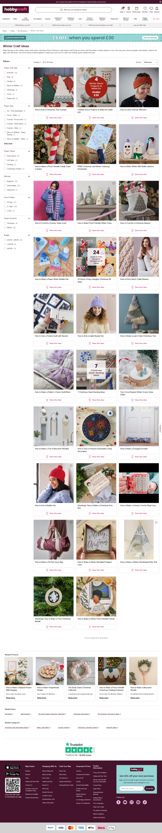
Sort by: (139, 62)
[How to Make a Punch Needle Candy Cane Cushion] (54, 144)
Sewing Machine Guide (66, 785)
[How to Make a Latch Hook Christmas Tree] (139, 313)
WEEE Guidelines (98, 814)
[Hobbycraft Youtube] (125, 802)
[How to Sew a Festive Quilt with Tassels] (54, 313)
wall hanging (25, 714)
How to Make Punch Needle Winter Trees (95, 223)
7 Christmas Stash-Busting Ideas (91, 392)
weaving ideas (111, 727)
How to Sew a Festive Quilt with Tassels (51, 336)
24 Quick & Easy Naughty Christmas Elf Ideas (94, 280)
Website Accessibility (31, 794)
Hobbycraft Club (47, 781)
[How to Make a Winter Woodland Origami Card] (96, 540)
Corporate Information (83, 774)
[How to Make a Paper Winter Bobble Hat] (54, 257)
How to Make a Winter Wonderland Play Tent (138, 562)
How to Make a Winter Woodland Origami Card (95, 563)
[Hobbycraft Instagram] (132, 802)
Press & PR (79, 778)
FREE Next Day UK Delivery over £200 (100, 25)
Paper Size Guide (98, 807)
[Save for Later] (71, 70)
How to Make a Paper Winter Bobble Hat (51, 279)
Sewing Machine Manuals (98, 793)
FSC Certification (98, 803)
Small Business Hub (48, 799)
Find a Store (46, 778)
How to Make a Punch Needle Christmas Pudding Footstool (111, 688)
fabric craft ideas (43, 727)
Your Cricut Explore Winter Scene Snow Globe (136, 393)
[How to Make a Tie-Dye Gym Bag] (54, 540)
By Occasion (22, 31)
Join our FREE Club (140, 25)
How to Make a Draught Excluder (134, 449)
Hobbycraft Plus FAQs (32, 781)
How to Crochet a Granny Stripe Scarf (50, 223)
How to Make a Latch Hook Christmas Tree (138, 336)
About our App (46, 774)
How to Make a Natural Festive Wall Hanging (19, 688)
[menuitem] (6, 19)
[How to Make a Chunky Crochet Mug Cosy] (139, 483)
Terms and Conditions (100, 772)
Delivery (27, 771)
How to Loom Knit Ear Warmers (133, 110)
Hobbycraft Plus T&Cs (100, 776)
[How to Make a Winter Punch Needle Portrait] (96, 596)
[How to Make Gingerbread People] (50, 671)
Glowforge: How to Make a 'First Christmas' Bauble (53, 620)
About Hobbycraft (47, 771)
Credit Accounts (47, 795)
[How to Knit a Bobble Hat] (54, 483)
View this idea (55, 118)
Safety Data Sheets (99, 817)
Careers (78, 771)
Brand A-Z (45, 785)
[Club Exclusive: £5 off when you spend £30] (81, 38)
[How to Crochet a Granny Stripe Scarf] (54, 201)
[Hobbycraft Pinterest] (138, 802)
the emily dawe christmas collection (51, 714)
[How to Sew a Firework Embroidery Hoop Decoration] (96, 426)
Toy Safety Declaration (100, 810)
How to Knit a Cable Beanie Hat (91, 336)
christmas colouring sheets (88, 727)
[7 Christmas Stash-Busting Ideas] (96, 370)
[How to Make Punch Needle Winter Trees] (96, 201)
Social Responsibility (82, 785)
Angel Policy (97, 788)
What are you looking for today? (75, 10)
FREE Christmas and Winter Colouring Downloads (93, 167)
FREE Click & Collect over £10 (61, 25)
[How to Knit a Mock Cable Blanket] (139, 257)
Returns (27, 774)
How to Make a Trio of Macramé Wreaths (52, 449)
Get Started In (63, 778)
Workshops (62, 774)
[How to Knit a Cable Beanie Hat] (96, 313)
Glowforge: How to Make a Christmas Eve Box (95, 506)
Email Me (149, 788)
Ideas (13, 31)
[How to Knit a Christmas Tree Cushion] (54, 87)
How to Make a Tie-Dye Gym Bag (49, 562)
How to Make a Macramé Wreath (140, 688)
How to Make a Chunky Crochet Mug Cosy (138, 505)
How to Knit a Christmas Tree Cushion (51, 110)
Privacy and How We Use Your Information (99, 780)
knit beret (8, 714)
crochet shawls (63, 727)
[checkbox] (17, 73)
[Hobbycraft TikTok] (145, 802)
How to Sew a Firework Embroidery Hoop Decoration (95, 450)
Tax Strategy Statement (83, 799)
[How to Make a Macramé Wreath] (143, 671)
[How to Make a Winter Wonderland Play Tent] (139, 540)
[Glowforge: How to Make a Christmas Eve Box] (96, 483)
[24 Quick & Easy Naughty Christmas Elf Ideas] (96, 257)
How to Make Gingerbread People (48, 688)
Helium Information (48, 802)
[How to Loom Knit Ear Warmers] (139, 87)
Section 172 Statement (83, 803)
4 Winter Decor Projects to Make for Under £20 (95, 111)
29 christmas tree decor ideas (108, 714)
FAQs (27, 778)
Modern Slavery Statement (81, 795)
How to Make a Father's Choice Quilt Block (52, 392)
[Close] (160, 2)
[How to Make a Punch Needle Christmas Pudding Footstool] (112, 671)
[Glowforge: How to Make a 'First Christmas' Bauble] (54, 596)
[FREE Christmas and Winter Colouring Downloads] (96, 144)
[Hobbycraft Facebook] (118, 802)
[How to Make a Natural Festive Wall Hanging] (19, 671)
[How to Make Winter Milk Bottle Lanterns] (139, 144)
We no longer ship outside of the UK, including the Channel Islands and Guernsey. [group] (81, 2)
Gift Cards (45, 788)
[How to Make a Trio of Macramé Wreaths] (54, 426)
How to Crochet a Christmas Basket (135, 223)
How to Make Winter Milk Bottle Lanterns (137, 166)
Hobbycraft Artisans (65, 781)
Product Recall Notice (32, 797)
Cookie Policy (97, 785)
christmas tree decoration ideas (16, 727)
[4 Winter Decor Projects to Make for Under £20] (96, 87)
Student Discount (47, 792)
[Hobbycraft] (16, 10)
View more (8, 143)
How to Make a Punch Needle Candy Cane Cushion (52, 167)
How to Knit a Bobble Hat (45, 505)
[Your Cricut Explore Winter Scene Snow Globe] (139, 370)
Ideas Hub (62, 771)
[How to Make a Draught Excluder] (139, 426)
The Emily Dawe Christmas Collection (79, 688)
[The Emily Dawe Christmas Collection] (81, 671)
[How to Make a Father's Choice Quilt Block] (54, 370)
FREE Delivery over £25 (22, 25)
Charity (78, 781)
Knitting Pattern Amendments (97, 799)
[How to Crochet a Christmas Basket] (139, 201)
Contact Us (28, 785)
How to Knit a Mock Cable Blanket (134, 279)
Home (5, 31)
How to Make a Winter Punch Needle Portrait (96, 619)
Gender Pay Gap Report (81, 789)
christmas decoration (81, 714)
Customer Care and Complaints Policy (31, 789)
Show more (10, 698)
